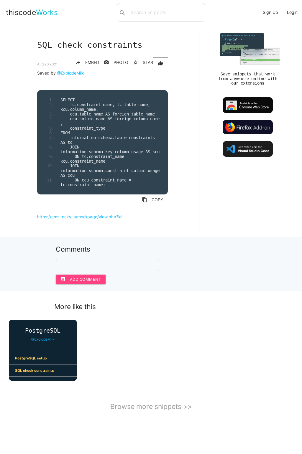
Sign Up (270, 12)
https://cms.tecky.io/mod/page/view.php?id (79, 216)
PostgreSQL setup (31, 358)
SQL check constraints (34, 370)
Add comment (80, 279)
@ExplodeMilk (70, 72)
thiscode (32, 12)
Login (292, 12)
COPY (152, 199)
